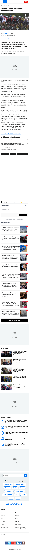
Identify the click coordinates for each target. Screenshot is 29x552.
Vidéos (2, 524)
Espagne (7, 487)
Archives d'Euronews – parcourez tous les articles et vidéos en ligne (21, 529)
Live (26, 1)
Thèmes (3, 509)
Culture (17, 521)
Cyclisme (5, 154)
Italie (18, 498)
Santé (11, 498)
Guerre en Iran (8, 484)
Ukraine (22, 487)
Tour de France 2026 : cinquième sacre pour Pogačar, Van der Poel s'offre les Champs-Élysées (12, 144)
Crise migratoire (8, 494)
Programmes (18, 524)
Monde (17, 512)
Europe (2, 512)
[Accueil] (1, 5)
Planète (17, 515)
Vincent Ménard (6, 33)
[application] (14, 21)
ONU (17, 494)
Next (2, 518)
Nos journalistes (4, 527)
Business (3, 515)
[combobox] (14, 475)
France (13, 154)
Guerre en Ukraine (20, 484)
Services (3, 534)
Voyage (3, 521)
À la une (4, 349)
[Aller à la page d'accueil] (5, 1)
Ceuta (14, 487)
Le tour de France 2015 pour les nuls (9, 139)
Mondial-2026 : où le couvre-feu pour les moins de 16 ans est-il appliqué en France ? (13, 148)
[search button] (25, 475)
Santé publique (19, 491)
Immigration (9, 491)
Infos (4, 5)
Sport (8, 5)
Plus (2, 538)
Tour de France (22, 154)
